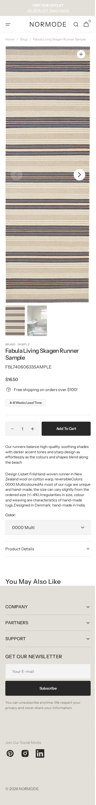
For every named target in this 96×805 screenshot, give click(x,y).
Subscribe (45, 693)
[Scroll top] (85, 798)
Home (9, 39)
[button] (8, 24)
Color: (10, 520)
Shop (23, 39)
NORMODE (28, 794)
